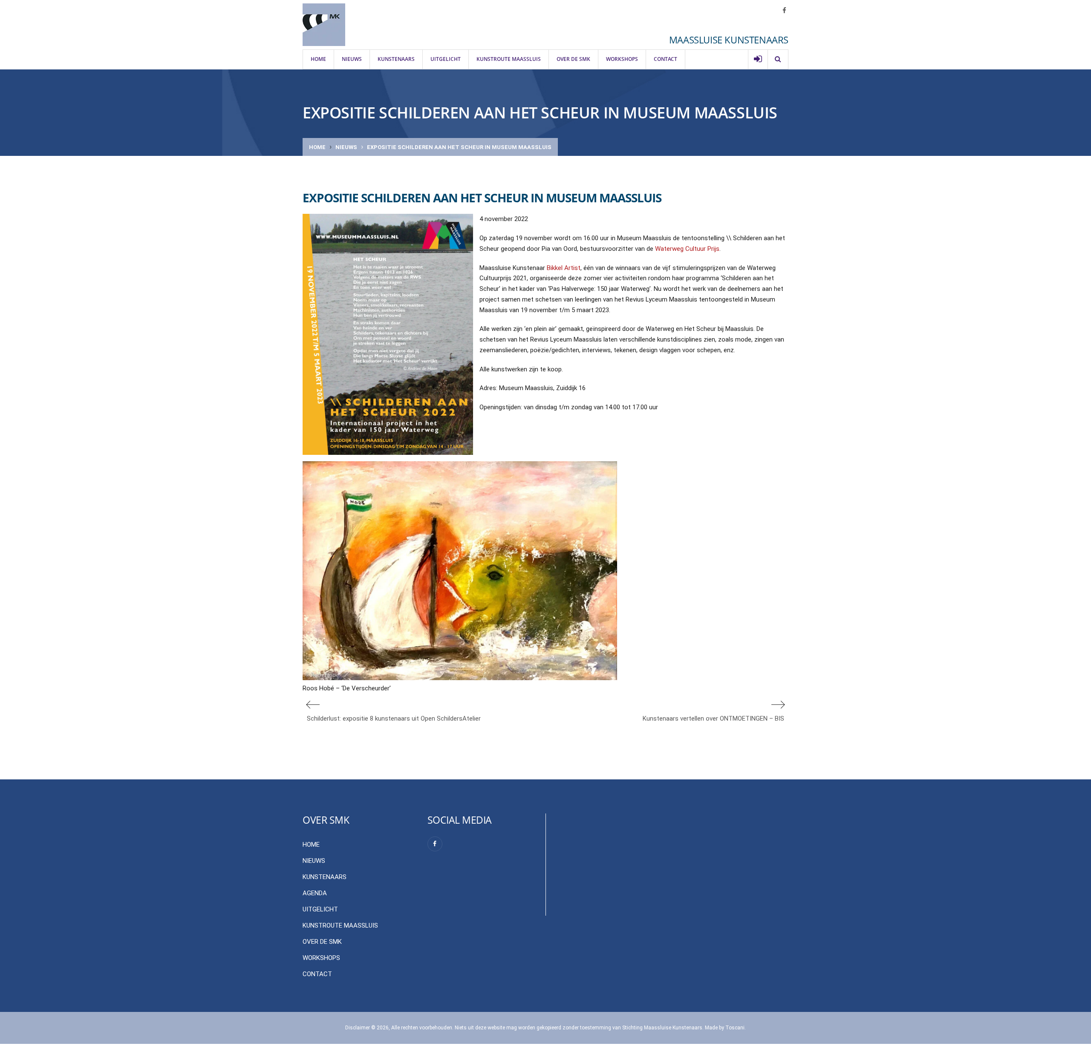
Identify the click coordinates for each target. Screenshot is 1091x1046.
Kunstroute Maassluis (508, 59)
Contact (665, 59)
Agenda (315, 893)
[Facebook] (434, 843)
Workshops (622, 59)
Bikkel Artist (563, 268)
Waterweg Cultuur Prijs (687, 249)
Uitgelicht (445, 59)
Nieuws (352, 59)
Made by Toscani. (725, 1028)
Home (318, 59)
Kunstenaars (396, 59)
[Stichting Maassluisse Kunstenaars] (324, 24)
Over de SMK (573, 59)
